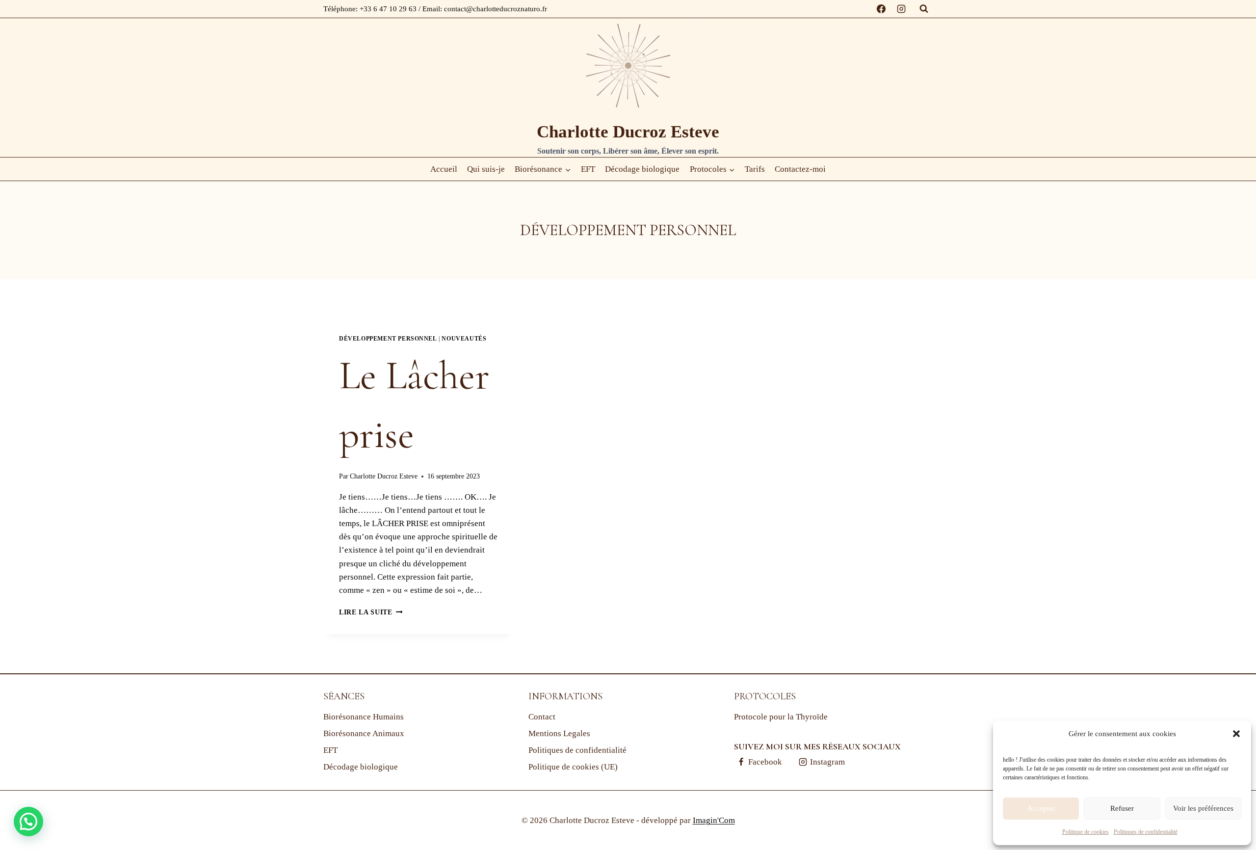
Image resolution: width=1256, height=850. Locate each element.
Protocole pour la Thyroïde (781, 716)
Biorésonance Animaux (363, 733)
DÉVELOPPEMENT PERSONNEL (388, 338)
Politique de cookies (1085, 831)
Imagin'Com (714, 820)
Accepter (1041, 808)
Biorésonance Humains (363, 716)
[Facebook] (881, 9)
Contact (541, 716)
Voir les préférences (1203, 808)
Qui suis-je (486, 169)
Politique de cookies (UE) (573, 766)
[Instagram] (901, 9)
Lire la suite (370, 612)
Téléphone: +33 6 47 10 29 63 (371, 9)
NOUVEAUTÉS (464, 338)
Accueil (443, 169)
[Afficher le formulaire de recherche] (924, 9)
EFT (588, 169)
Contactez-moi (800, 169)
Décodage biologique (642, 169)
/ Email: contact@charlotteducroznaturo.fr (483, 9)
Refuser (1122, 808)
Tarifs (755, 169)
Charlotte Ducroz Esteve (384, 476)
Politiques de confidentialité (1146, 831)
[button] (1236, 734)
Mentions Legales (559, 733)
